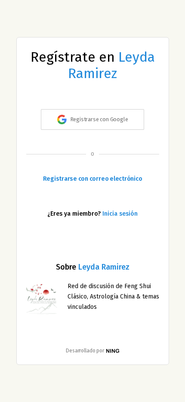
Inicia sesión (120, 213)
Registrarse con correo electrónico (92, 179)
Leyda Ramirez (111, 65)
